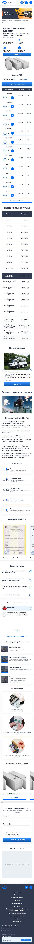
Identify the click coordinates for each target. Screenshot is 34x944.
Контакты (17, 906)
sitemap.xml (17, 919)
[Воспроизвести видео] (17, 404)
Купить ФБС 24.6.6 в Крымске (12, 794)
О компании (17, 892)
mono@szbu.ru (7, 928)
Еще (4, 616)
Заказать (17, 54)
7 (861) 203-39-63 (11, 2)
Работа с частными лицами (17, 913)
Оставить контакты (17, 840)
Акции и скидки (17, 903)
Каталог (10, 20)
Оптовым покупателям (17, 916)
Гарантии (17, 900)
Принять (26, 940)
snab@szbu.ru (6, 930)
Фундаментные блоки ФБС (21, 20)
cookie (9, 940)
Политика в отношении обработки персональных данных (17, 909)
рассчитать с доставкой (17, 84)
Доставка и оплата (17, 897)
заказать (14, 797)
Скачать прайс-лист (18, 200)
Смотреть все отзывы (15, 636)
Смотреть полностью (9, 37)
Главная (4, 20)
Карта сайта (17, 921)
